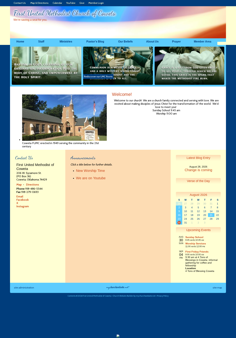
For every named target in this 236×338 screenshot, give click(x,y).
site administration (24, 287)
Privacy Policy (163, 296)
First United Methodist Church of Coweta (64, 13)
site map (217, 287)
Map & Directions (39, 2)
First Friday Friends (197, 251)
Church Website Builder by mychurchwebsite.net (134, 296)
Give (81, 2)
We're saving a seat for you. (30, 19)
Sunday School (194, 237)
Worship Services (195, 243)
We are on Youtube (91, 178)
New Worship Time (90, 171)
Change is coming (198, 170)
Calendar (57, 2)
